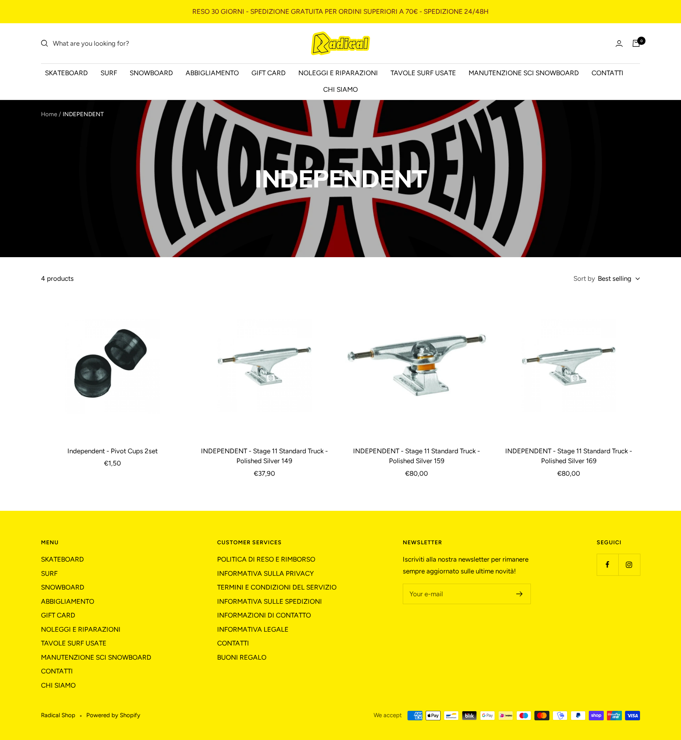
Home (49, 114)
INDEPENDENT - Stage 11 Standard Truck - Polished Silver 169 (568, 456)
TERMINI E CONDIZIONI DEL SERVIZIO (277, 587)
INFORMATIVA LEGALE (252, 629)
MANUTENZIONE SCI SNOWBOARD (524, 73)
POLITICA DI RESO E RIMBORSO (266, 559)
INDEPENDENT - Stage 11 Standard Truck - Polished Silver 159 (416, 456)
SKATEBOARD (66, 73)
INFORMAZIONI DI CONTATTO (264, 615)
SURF (108, 73)
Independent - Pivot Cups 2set (112, 451)
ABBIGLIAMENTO (212, 73)
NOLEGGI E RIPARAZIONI (338, 73)
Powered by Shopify (113, 715)
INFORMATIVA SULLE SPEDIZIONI (269, 601)
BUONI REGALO (241, 657)
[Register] (519, 594)
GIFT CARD (268, 73)
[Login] (619, 43)
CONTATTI (607, 73)
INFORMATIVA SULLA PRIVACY (265, 573)
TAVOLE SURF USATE (423, 73)
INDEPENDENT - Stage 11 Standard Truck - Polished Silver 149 (264, 456)
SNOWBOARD (151, 73)
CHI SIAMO (340, 89)
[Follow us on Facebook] (607, 564)
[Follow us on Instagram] (629, 564)
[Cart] (636, 43)
